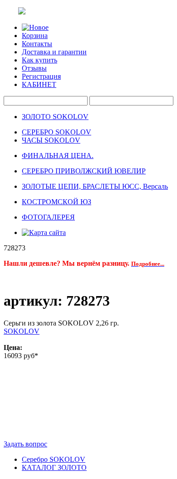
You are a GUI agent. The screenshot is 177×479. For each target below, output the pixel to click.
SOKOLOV (21, 331)
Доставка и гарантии (54, 52)
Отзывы (34, 68)
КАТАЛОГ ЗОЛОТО (54, 467)
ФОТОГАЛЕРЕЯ (48, 217)
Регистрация (41, 76)
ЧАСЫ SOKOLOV (51, 140)
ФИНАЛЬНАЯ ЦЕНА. (57, 155)
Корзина (35, 35)
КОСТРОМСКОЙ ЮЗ (56, 202)
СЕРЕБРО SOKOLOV (56, 132)
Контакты (37, 44)
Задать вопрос (25, 444)
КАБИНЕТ (39, 84)
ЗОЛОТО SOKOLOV (55, 116)
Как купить (39, 60)
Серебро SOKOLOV (53, 459)
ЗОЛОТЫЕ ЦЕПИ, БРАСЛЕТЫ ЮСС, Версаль (95, 186)
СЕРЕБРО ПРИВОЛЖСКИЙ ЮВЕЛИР (84, 171)
